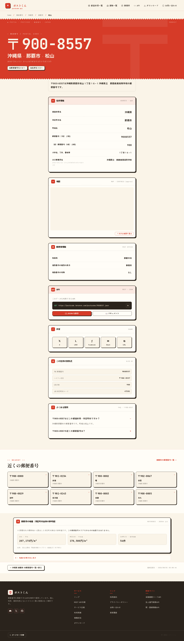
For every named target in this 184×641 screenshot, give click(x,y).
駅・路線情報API (152, 607)
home (9, 15)
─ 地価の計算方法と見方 (26, 558)
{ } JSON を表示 (72, 313)
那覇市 (40, 15)
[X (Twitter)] (16, 611)
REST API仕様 (79, 602)
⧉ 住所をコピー (36, 68)
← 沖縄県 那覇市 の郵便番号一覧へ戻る (26, 568)
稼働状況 (77, 618)
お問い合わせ (115, 607)
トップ (76, 597)
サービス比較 (79, 607)
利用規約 (113, 597)
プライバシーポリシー (119, 602)
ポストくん (172, 635)
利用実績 (77, 613)
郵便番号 (19, 15)
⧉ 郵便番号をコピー (17, 68)
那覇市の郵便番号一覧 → (167, 460)
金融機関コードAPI (153, 597)
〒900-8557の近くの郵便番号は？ (68, 431)
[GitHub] (22, 611)
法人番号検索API (152, 602)
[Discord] (10, 611)
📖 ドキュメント (112, 313)
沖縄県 (30, 15)
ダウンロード (79, 623)
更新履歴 (113, 613)
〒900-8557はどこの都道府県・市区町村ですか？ (76, 418)
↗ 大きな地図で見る (124, 234)
